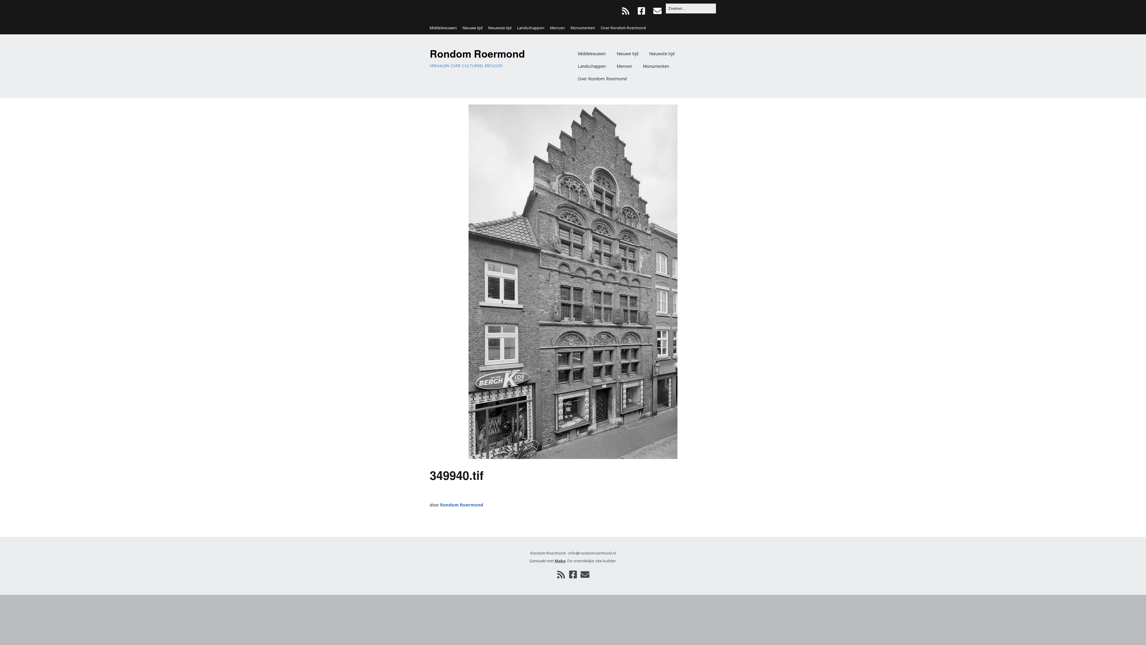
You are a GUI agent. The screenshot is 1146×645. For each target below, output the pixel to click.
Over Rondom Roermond (623, 27)
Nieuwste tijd (500, 27)
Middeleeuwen (443, 27)
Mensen (557, 27)
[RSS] (627, 11)
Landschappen (530, 27)
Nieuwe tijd (473, 27)
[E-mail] (657, 11)
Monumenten (583, 27)
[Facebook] (641, 11)
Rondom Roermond (477, 53)
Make (560, 560)
